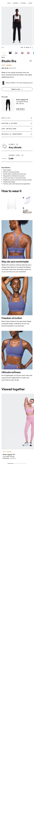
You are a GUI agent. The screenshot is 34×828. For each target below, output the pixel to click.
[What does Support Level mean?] (22, 155)
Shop (9, 3)
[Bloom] (16, 52)
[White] (4, 52)
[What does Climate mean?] (17, 144)
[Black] (10, 52)
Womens (15, 3)
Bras (30, 3)
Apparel (23, 3)
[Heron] (22, 52)
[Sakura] (28, 52)
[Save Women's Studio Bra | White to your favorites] (30, 61)
